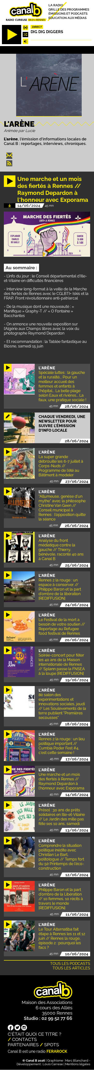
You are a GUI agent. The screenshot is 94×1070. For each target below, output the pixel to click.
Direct (37, 26)
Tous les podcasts (70, 963)
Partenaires (23, 1044)
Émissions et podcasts (67, 13)
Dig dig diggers (47, 32)
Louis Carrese (53, 1064)
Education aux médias (67, 18)
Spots (51, 1044)
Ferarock (57, 1051)
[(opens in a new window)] (10, 1028)
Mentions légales (77, 1064)
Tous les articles (71, 968)
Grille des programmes (68, 9)
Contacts (24, 1039)
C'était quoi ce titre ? (34, 1034)
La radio (55, 5)
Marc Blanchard (76, 1060)
